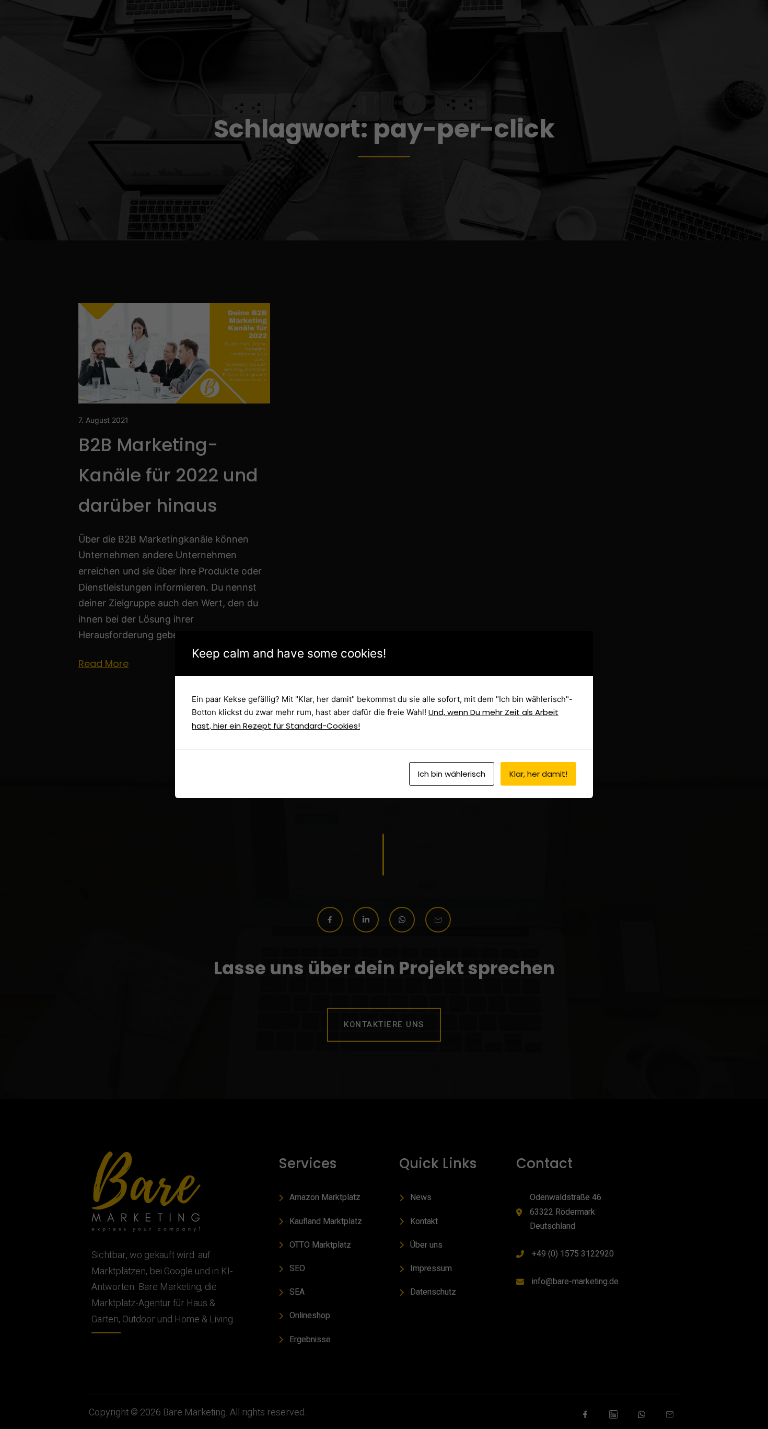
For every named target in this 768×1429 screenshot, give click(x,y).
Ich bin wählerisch (451, 773)
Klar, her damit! (538, 773)
